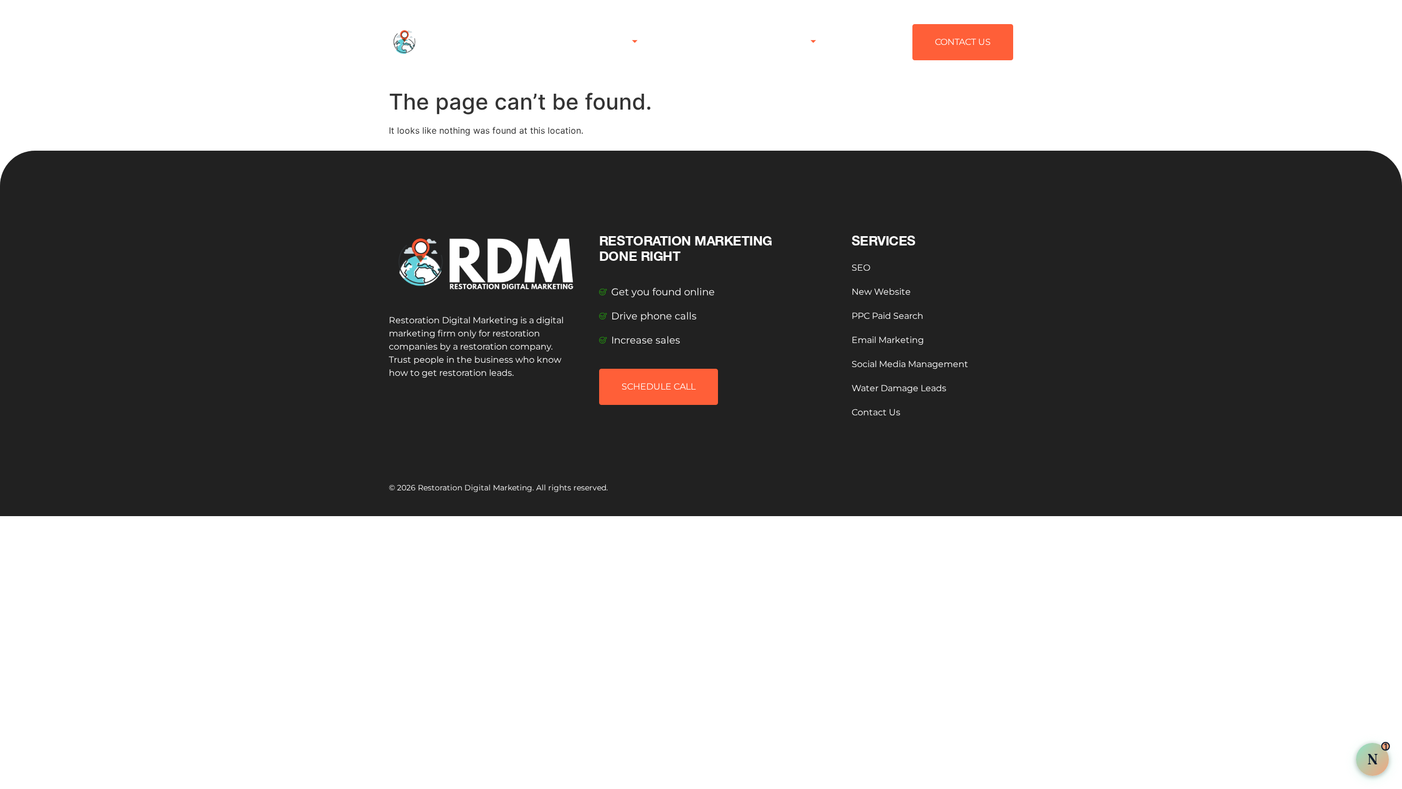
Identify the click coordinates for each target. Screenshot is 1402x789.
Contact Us (860, 42)
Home (562, 42)
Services (611, 42)
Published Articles (696, 42)
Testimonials (779, 42)
